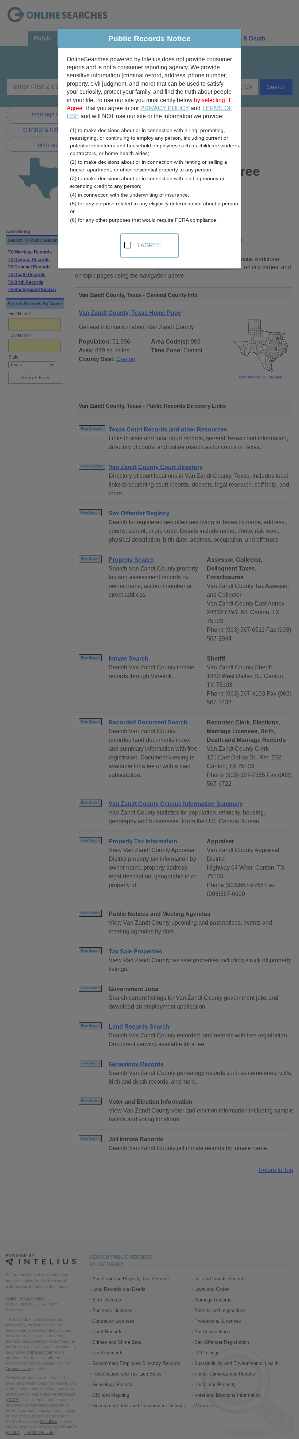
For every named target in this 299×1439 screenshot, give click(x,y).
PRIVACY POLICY (164, 108)
